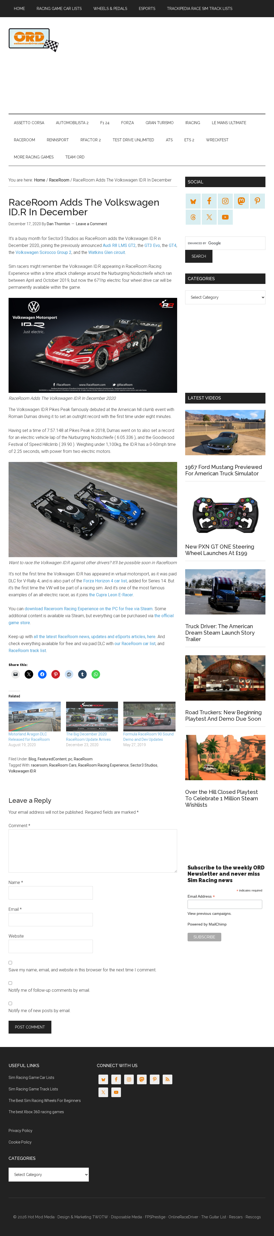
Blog (32, 759)
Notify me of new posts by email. (40, 1010)
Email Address (201, 896)
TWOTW (100, 1217)
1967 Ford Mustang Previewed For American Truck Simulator (223, 470)
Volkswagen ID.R (22, 771)
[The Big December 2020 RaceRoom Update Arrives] (92, 716)
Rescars (236, 1217)
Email (15, 909)
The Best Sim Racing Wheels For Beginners (45, 1100)
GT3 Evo (152, 245)
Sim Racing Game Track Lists (33, 1089)
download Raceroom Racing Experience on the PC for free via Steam (89, 608)
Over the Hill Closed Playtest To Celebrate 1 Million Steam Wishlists (221, 798)
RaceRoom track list (27, 650)
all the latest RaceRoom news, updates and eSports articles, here (94, 636)
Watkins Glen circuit (106, 252)
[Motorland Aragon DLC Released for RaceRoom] (35, 716)
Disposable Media (126, 1217)
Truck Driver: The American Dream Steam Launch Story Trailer (219, 632)
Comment (19, 825)
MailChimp (218, 924)
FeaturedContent (52, 759)
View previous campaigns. (210, 913)
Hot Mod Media (41, 1217)
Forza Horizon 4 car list (105, 580)
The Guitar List (213, 1217)
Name (16, 882)
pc (70, 759)
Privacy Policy (20, 1130)
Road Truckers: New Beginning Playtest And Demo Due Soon (223, 715)
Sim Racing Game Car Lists (31, 1077)
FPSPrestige (155, 1217)
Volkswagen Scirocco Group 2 (43, 252)
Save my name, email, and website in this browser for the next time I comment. (83, 969)
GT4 (172, 245)
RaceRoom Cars (63, 765)
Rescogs (253, 1217)
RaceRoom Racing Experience (103, 765)
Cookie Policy (20, 1142)
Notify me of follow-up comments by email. (49, 990)
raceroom (39, 765)
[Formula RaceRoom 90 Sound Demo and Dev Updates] (149, 716)
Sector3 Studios (143, 765)
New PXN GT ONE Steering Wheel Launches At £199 (219, 549)
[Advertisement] (189, 65)
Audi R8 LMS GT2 (119, 245)
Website (16, 936)
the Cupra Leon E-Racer (111, 594)
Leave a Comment (91, 224)
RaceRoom (83, 759)
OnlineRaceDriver (59, 40)
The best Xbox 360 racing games (36, 1112)
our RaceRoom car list (135, 643)
